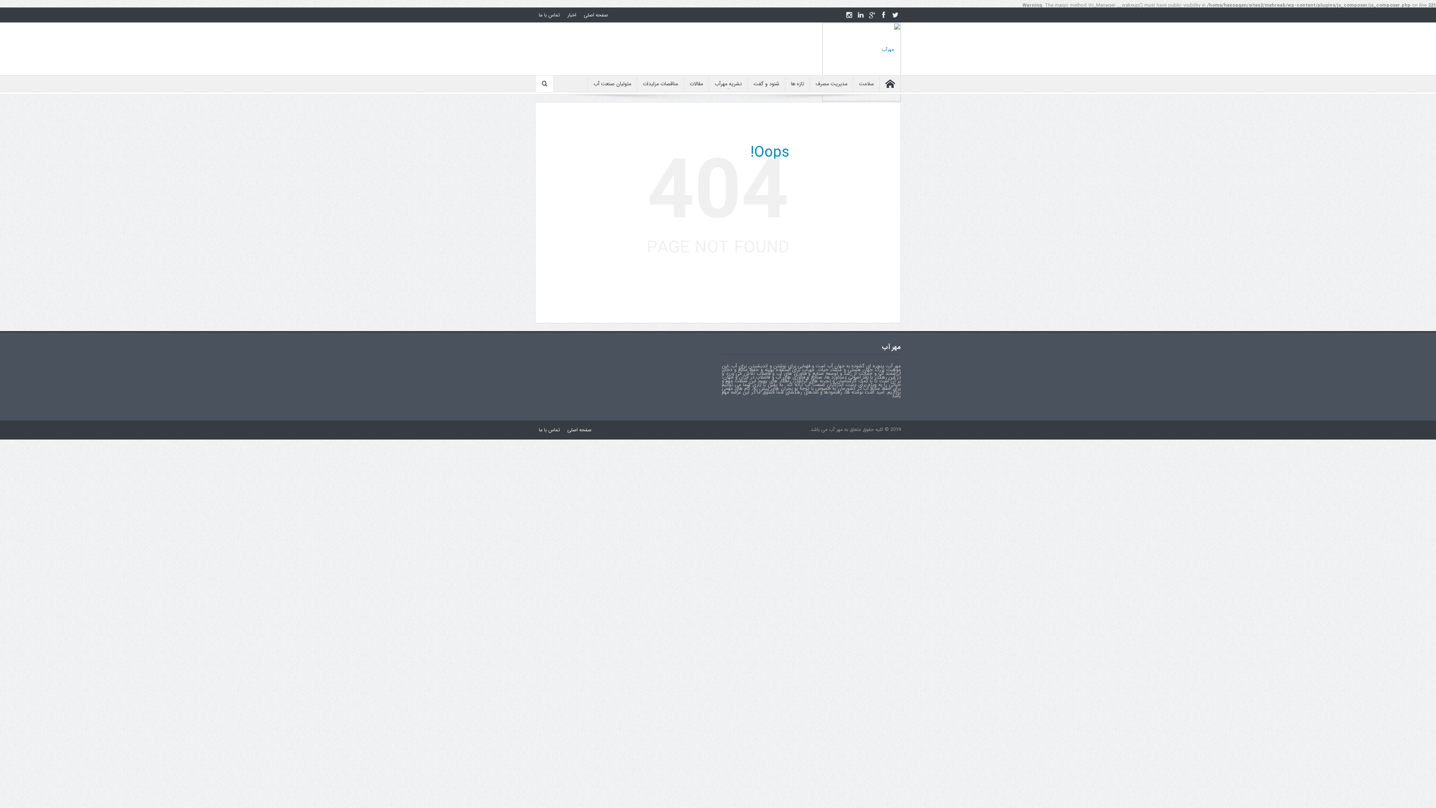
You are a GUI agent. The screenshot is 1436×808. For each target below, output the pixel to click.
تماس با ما (549, 15)
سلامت (866, 84)
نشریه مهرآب (728, 84)
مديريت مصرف (831, 84)
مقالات (696, 84)
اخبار (571, 15)
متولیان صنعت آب (612, 84)
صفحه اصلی (596, 15)
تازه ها (797, 84)
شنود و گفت (766, 84)
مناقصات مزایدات (660, 84)
